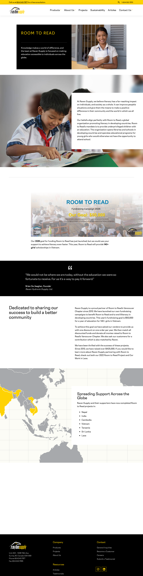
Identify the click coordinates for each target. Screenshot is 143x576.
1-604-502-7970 (127, 2)
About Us (69, 10)
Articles (112, 10)
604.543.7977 (20, 558)
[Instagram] (98, 569)
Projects (83, 10)
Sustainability (97, 10)
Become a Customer (105, 551)
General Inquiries (104, 547)
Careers (100, 555)
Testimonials (58, 573)
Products (55, 10)
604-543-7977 (22, 2)
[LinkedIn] (104, 569)
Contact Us (125, 10)
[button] (119, 2)
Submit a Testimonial (106, 559)
